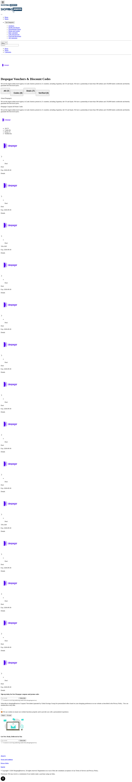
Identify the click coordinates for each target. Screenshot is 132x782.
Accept (9, 715)
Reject (3, 715)
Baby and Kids (13, 33)
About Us (3, 756)
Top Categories (9, 22)
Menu (3, 43)
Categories (8, 52)
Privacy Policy (5, 763)
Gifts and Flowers (14, 34)
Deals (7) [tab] (7, 132)
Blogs (6, 17)
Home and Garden (14, 31)
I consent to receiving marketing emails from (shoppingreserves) (20, 700)
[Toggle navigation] (3, 2)
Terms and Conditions (7, 759)
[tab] (5, 91)
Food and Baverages (15, 36)
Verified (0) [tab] (8, 133)
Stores (6, 19)
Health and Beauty (14, 27)
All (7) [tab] (7, 128)
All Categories (13, 38)
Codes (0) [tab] (8, 130)
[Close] (1, 14)
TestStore (11, 26)
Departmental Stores (15, 29)
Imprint (3, 767)
